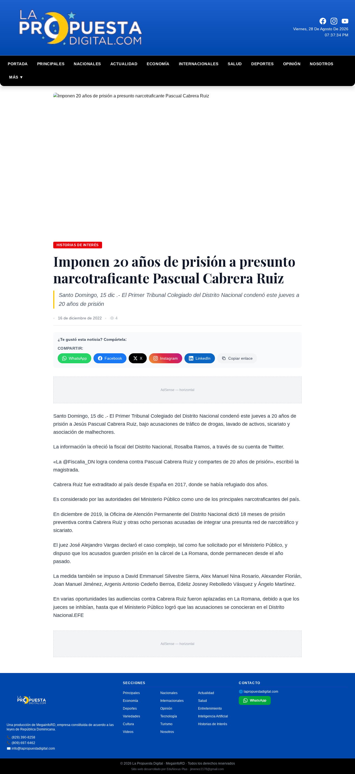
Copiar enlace (240, 358)
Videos (128, 732)
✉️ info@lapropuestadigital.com (31, 748)
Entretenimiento (210, 708)
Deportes (262, 64)
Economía (158, 64)
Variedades (131, 716)
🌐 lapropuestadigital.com (258, 692)
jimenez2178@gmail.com (207, 769)
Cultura (128, 724)
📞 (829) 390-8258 (21, 737)
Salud (235, 64)
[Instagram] (334, 21)
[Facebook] (323, 21)
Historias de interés (78, 245)
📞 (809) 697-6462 (21, 743)
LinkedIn (203, 358)
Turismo (166, 724)
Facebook (113, 358)
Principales (50, 64)
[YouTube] (345, 21)
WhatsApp (78, 358)
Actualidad (124, 64)
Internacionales (198, 64)
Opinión (292, 64)
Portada (18, 64)
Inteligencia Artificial (213, 716)
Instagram (169, 358)
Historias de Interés (212, 724)
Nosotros (321, 64)
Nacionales (87, 64)
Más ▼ (16, 77)
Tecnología (168, 716)
